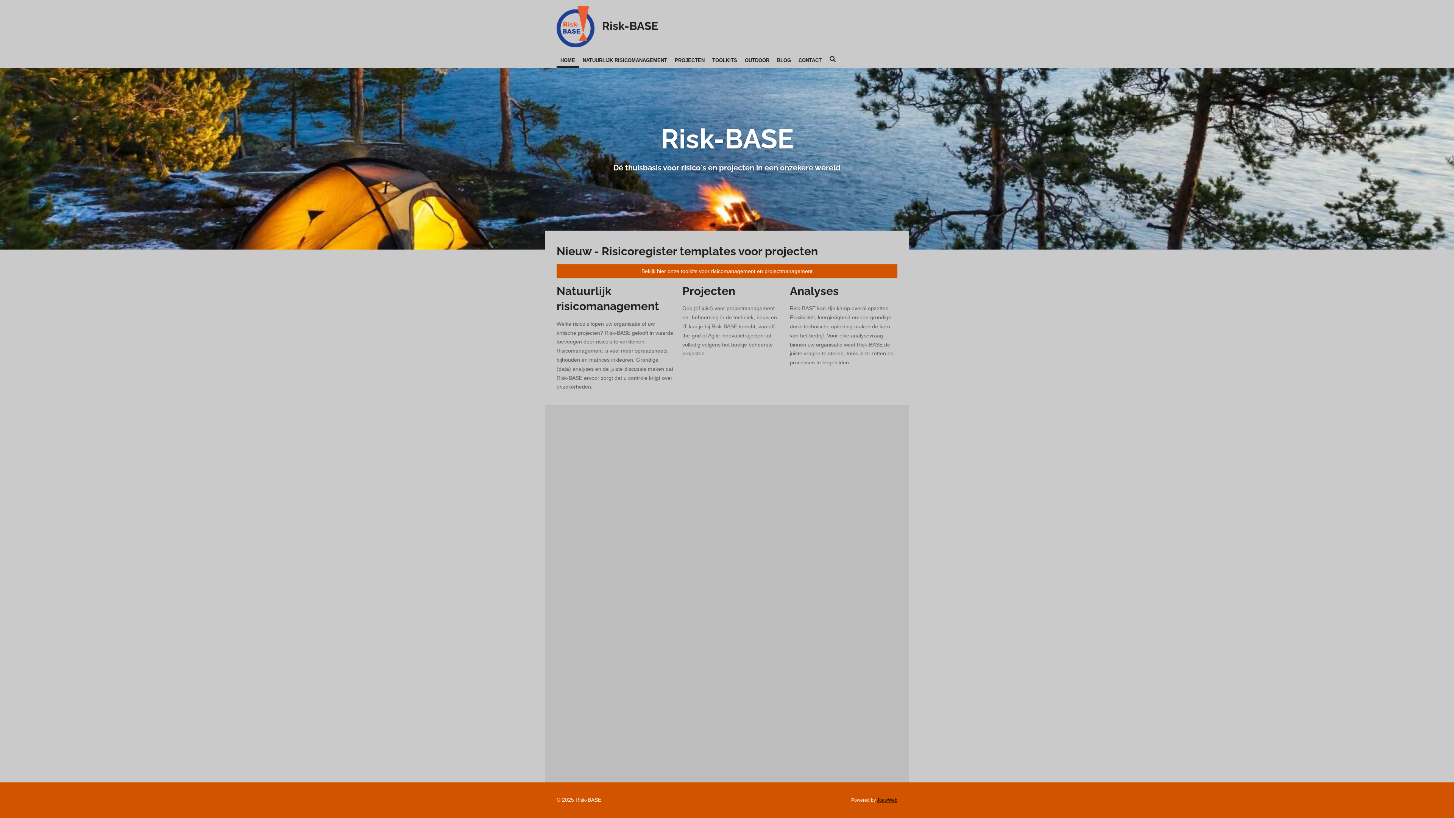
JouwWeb (887, 800)
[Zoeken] (832, 59)
